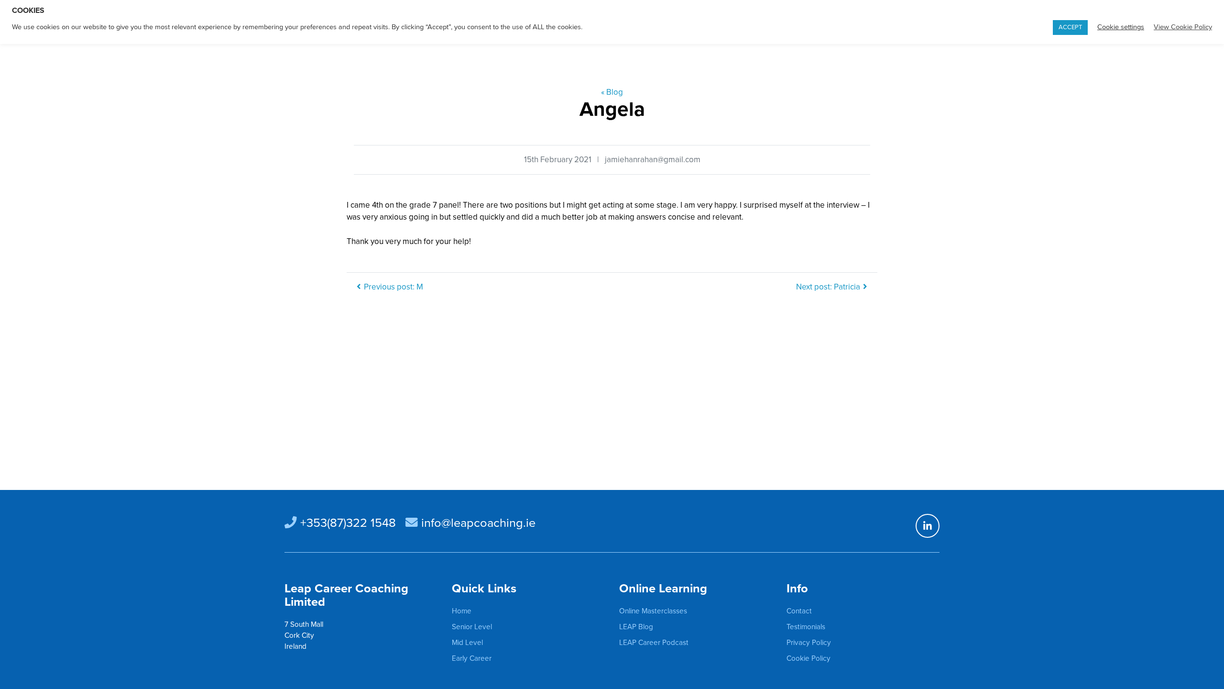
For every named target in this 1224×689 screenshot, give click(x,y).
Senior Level (472, 626)
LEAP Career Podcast (653, 642)
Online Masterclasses (653, 611)
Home (461, 611)
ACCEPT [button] (1070, 27)
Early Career (472, 658)
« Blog (612, 92)
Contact (799, 611)
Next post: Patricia (828, 287)
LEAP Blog (636, 626)
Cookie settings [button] (1120, 27)
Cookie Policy (809, 658)
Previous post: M (393, 287)
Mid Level (467, 642)
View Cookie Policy (1183, 27)
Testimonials (806, 626)
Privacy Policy (809, 642)
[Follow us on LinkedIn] (928, 526)
